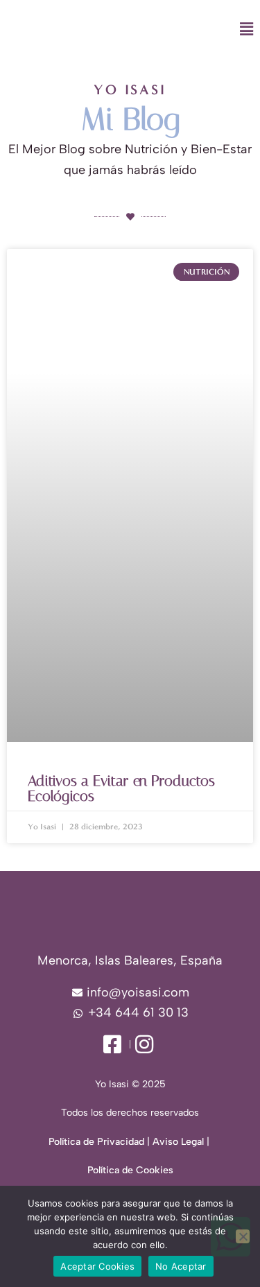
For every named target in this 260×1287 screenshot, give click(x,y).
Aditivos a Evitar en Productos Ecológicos (121, 788)
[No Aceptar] (243, 1236)
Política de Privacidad (96, 1142)
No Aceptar (181, 1266)
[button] (167, 29)
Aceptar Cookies (97, 1266)
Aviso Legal (178, 1142)
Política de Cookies (130, 1170)
